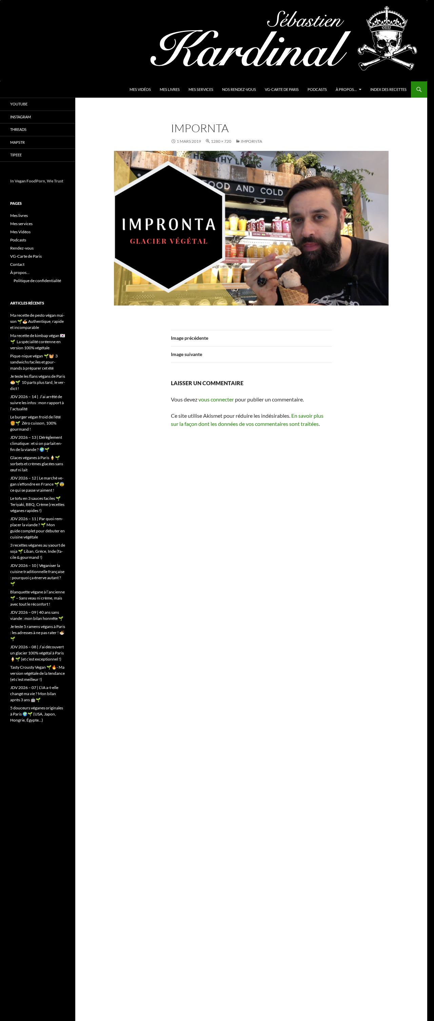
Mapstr (17, 142)
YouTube (18, 104)
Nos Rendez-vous (239, 89)
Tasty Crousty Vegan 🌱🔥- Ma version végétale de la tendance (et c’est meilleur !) (37, 673)
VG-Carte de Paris (282, 89)
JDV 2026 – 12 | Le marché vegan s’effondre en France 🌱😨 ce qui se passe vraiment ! (37, 484)
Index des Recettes (388, 89)
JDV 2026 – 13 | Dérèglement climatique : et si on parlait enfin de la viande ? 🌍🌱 (36, 443)
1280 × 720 (221, 141)
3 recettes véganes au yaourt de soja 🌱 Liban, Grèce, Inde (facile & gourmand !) (37, 551)
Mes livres (170, 89)
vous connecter (216, 399)
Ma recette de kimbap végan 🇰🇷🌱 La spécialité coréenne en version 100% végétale (37, 341)
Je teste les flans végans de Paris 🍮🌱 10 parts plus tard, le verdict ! (37, 382)
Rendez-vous (22, 248)
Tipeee (16, 155)
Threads (18, 129)
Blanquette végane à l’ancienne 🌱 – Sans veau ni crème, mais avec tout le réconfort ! (37, 598)
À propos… (346, 89)
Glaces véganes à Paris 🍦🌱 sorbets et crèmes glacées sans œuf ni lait (36, 463)
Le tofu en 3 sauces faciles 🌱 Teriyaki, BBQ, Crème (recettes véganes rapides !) (37, 504)
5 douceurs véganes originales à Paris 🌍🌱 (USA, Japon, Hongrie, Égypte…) (36, 714)
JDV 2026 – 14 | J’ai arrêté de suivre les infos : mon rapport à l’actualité (37, 402)
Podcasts (317, 89)
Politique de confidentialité (37, 280)
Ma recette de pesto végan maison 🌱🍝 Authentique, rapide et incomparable (37, 321)
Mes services (201, 89)
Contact (17, 264)
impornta (251, 141)
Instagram (20, 117)
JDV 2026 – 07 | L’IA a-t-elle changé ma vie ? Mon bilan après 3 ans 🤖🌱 (34, 693)
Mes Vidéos (140, 89)
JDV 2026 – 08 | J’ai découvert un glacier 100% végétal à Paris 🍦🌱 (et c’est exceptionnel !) (37, 653)
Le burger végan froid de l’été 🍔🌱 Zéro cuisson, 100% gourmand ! (35, 423)
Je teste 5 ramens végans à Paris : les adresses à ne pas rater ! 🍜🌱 (37, 632)
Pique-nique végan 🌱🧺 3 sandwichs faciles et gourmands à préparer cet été (34, 362)
